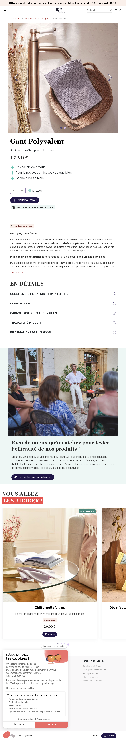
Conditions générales (92, 666)
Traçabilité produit (25, 322)
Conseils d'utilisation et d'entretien (39, 293)
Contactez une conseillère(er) (35, 477)
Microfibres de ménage (36, 18)
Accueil (16, 18)
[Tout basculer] (5, 10)
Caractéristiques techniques (33, 313)
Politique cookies (90, 673)
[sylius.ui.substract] (13, 190)
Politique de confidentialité (94, 670)
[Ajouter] (22, 190)
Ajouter (51, 634)
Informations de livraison (30, 332)
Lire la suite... (17, 272)
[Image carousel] (61, 127)
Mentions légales (90, 677)
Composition (20, 303)
